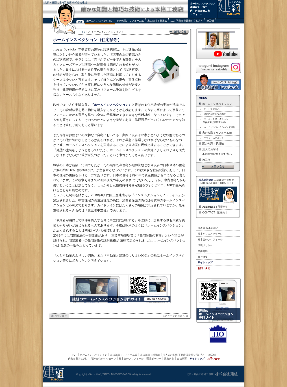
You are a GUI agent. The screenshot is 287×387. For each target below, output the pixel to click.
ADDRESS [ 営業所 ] (214, 206)
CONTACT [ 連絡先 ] (214, 212)
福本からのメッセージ (210, 233)
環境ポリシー (205, 245)
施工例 (210, 20)
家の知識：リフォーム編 (130, 20)
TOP (89, 31)
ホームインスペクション (99, 20)
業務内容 (203, 251)
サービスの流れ (212, 109)
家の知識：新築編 (157, 20)
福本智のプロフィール (210, 239)
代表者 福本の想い (208, 227)
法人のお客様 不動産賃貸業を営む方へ (217, 151)
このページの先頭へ (174, 315)
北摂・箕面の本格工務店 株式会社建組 (65, 2)
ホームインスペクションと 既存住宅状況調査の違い (215, 120)
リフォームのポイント (215, 137)
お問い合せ (60, 315)
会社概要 (203, 256)
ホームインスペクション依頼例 (219, 127)
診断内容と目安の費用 (215, 113)
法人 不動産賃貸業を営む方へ (186, 20)
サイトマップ (205, 262)
